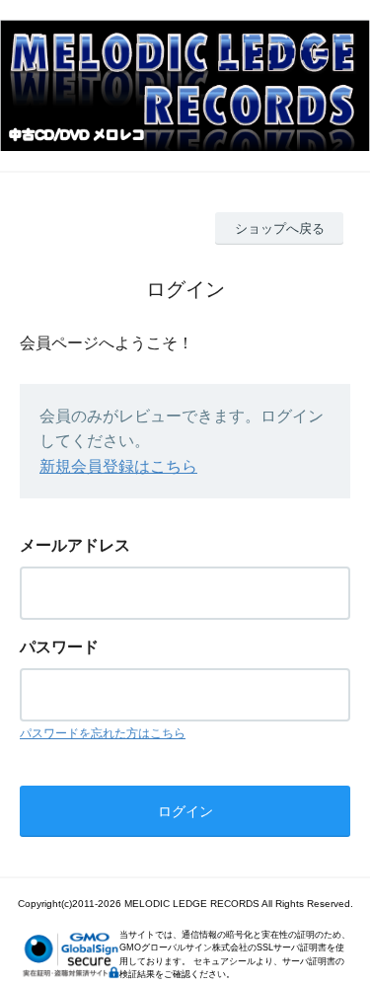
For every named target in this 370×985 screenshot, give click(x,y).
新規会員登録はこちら (118, 466)
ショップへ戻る (280, 228)
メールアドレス (75, 545)
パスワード (59, 647)
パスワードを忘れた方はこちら (102, 733)
